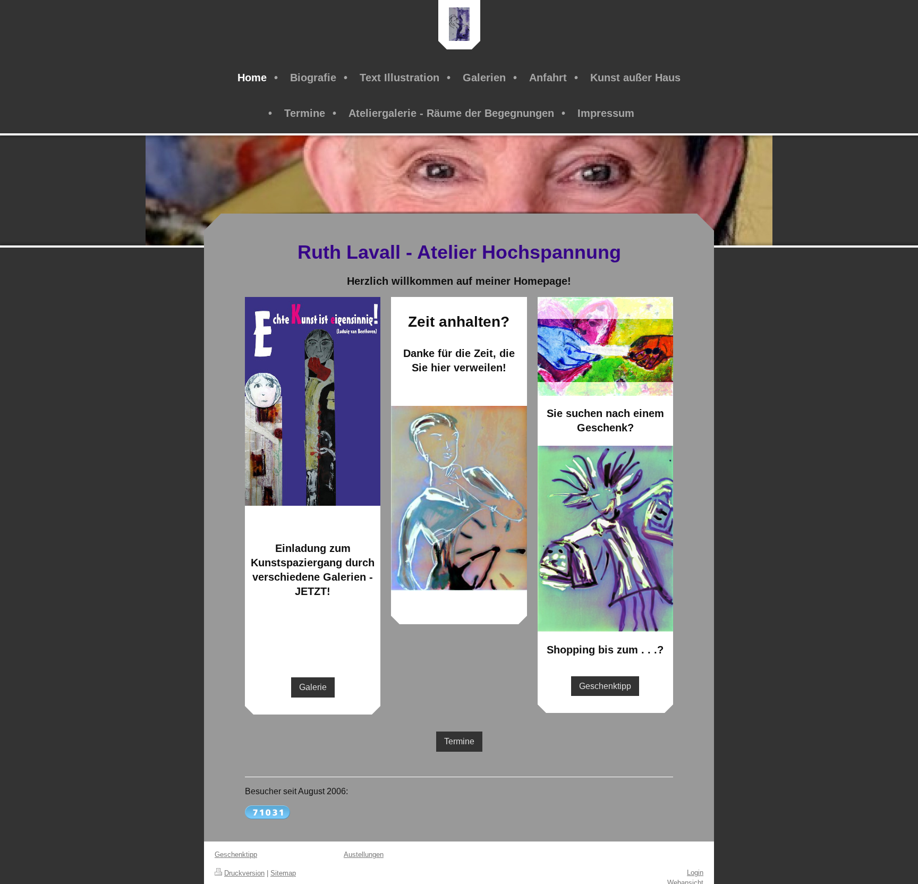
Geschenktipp (605, 686)
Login (695, 873)
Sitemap (283, 873)
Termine (459, 741)
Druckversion (244, 873)
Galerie (313, 687)
